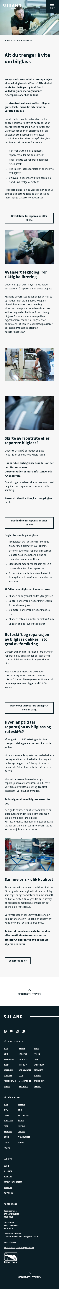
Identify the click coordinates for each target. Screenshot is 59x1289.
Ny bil (6, 1166)
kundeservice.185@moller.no (24, 1236)
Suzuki (21, 1126)
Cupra (7, 1115)
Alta (6, 1048)
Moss (36, 1048)
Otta (36, 1059)
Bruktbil (8, 1176)
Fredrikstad (10, 1081)
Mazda (7, 1148)
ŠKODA (21, 1120)
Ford (6, 1126)
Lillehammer (25, 1081)
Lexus (6, 1142)
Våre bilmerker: (12, 1097)
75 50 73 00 (16, 1233)
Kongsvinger (25, 1070)
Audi (6, 1104)
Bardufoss (9, 1059)
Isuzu (6, 1137)
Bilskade (8, 1171)
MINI (20, 1110)
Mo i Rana (23, 1086)
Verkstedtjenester (13, 1182)
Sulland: (8, 1158)
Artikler (8, 1187)
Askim (6, 1054)
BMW (6, 1110)
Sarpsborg (39, 1065)
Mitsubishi (23, 1115)
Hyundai (8, 1131)
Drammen (8, 1070)
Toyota (21, 1131)
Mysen (37, 1054)
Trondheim (39, 1081)
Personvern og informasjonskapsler (19, 1247)
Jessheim (23, 1065)
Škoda (16, 40)
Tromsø (37, 1075)
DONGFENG (8, 1120)
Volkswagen (24, 1137)
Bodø (7, 40)
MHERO (21, 1104)
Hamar (22, 1048)
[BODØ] (11, 5)
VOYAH (21, 1142)
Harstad (23, 1054)
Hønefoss (23, 1059)
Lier (21, 1075)
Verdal (37, 1086)
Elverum (8, 1075)
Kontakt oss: (10, 1203)
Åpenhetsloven (10, 1242)
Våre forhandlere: (14, 1041)
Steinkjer (38, 1070)
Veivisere (8, 1193)
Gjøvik (7, 1086)
